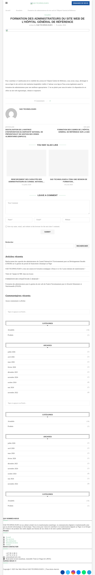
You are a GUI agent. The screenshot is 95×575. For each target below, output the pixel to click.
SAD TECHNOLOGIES (44, 25)
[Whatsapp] (84, 572)
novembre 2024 (13, 377)
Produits (48, 335)
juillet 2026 (11, 352)
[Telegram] (89, 572)
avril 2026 (11, 357)
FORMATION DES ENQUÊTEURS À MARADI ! (22, 279)
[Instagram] (73, 572)
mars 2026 (11, 362)
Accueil (7, 10)
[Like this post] (51, 101)
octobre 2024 (12, 382)
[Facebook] (62, 572)
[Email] (78, 572)
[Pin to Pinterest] (58, 101)
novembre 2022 (13, 392)
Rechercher (9, 242)
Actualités (19, 10)
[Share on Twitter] (56, 101)
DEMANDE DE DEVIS (80, 3)
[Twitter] (68, 572)
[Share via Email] (61, 101)
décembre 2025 (13, 372)
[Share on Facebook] (54, 101)
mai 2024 (11, 387)
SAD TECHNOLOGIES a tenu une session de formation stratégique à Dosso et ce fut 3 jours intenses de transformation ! (45, 269)
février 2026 (12, 367)
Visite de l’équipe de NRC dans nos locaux (19, 274)
